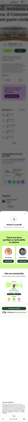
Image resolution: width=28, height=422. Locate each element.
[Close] (25, 213)
